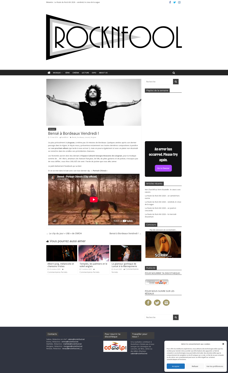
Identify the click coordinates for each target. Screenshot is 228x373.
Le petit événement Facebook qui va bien (64, 166)
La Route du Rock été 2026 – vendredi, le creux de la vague (77, 2)
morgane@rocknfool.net (73, 346)
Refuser (195, 366)
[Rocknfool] (114, 37)
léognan (93, 137)
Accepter (175, 366)
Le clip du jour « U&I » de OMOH (64, 233)
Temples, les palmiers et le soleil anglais (93, 265)
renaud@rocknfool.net (70, 348)
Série (67, 73)
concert (87, 137)
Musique (57, 73)
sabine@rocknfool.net (76, 339)
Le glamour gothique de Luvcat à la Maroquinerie (124, 265)
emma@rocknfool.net (70, 341)
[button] (223, 344)
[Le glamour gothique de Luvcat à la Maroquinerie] (125, 246)
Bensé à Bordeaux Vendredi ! (125, 233)
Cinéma (76, 73)
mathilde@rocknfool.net (72, 344)
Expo (94, 73)
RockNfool (64, 137)
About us (103, 73)
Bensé (74, 137)
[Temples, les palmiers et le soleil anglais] (93, 246)
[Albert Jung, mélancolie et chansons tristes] (61, 246)
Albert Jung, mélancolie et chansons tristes (61, 265)
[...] (81, 348)
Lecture (85, 73)
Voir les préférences (215, 366)
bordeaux (80, 137)
